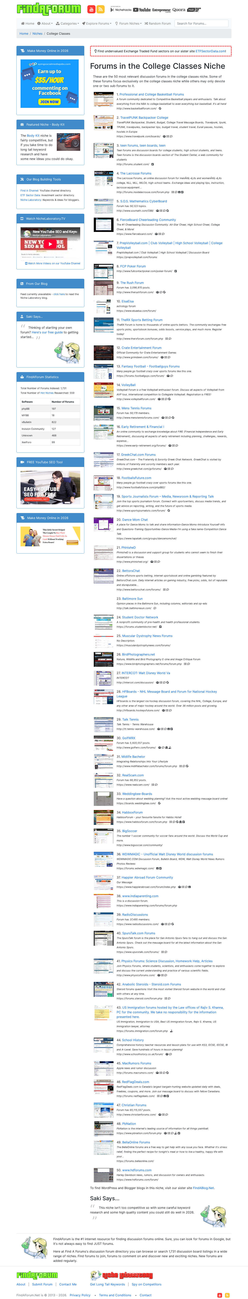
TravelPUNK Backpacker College (144, 117)
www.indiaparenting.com (140, 896)
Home (30, 23)
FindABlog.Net (203, 1188)
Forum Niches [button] (128, 23)
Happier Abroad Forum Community (147, 877)
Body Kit (33, 135)
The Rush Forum (132, 283)
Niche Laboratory (31, 199)
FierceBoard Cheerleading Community (148, 220)
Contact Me (68, 1284)
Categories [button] (68, 23)
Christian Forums (134, 1105)
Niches (37, 33)
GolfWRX (128, 738)
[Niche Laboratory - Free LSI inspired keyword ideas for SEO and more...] (121, 1275)
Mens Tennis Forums (136, 408)
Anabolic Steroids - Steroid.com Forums (151, 984)
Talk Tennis (130, 719)
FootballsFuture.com (136, 478)
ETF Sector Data (30, 195)
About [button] (45, 23)
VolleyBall (128, 385)
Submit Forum (42, 1284)
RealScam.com (133, 775)
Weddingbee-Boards (137, 794)
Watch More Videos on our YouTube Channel (53, 263)
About (20, 1284)
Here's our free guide (47, 332)
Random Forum (159, 23)
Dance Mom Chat (135, 520)
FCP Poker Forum (133, 266)
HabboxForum (132, 812)
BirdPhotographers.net (138, 654)
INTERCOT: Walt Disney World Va (146, 673)
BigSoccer (129, 831)
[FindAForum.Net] (37, 1275)
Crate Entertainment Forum (142, 348)
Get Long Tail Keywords (107, 1284)
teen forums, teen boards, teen (142, 145)
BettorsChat (131, 571)
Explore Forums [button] (97, 23)
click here (59, 294)
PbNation (129, 1124)
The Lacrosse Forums (135, 173)
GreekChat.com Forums (138, 454)
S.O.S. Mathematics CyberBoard (143, 201)
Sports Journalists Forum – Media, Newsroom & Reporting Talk (168, 496)
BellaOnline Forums (136, 1142)
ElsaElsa (128, 301)
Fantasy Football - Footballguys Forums (151, 366)
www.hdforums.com (137, 1170)
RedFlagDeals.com (135, 1082)
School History (133, 1040)
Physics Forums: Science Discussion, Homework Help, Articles (167, 961)
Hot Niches (47, 392)
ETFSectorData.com (210, 51)
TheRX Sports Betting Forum (142, 320)
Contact (146, 1295)
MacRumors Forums (136, 1063)
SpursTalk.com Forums (138, 933)
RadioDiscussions (135, 914)
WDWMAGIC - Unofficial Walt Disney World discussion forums (167, 854)
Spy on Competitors (146, 1284)
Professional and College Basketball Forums (152, 94)
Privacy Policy (80, 1295)
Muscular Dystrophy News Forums (147, 636)
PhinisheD (128, 547)
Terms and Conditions (115, 1295)
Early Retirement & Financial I (142, 427)
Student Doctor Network (140, 617)
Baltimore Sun (132, 599)
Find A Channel (29, 190)
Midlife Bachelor (133, 756)
